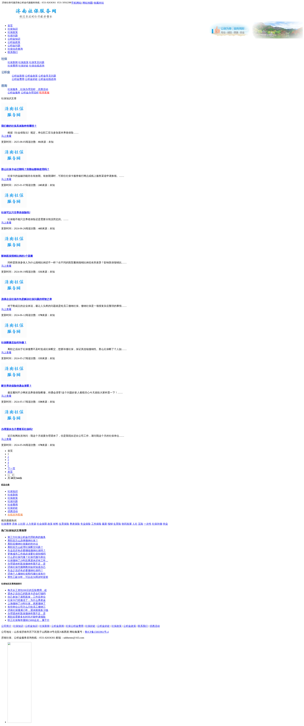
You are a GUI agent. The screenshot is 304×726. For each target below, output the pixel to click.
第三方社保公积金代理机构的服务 (27, 537)
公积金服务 (14, 92)
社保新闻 (13, 62)
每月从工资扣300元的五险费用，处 (27, 590)
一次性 (147, 523)
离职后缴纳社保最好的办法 (23, 543)
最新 (104, 523)
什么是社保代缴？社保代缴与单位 (27, 557)
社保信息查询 (15, 49)
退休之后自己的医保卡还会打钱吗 (27, 593)
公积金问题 (14, 45)
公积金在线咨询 (47, 79)
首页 (10, 25)
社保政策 (13, 32)
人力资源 (31, 523)
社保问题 (13, 35)
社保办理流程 (26, 89)
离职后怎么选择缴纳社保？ (23, 540)
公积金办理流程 (30, 92)
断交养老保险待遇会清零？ (16, 385)
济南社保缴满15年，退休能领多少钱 (28, 610)
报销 (110, 523)
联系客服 (44, 92)
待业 (165, 523)
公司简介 (6, 626)
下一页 (11, 468)
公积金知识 (14, 39)
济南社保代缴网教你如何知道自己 (27, 567)
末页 (10, 471)
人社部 (21, 523)
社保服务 (13, 89)
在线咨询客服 (15, 514)
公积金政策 (14, 42)
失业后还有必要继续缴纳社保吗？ (27, 550)
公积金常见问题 (47, 75)
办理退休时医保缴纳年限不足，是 (27, 563)
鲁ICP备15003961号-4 (97, 631)
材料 (55, 523)
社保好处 (23, 65)
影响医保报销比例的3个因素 (17, 256)
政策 (50, 523)
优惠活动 (42, 89)
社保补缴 (157, 523)
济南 (14, 523)
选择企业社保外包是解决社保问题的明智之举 (26, 299)
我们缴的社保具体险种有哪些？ (19, 125)
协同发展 (127, 523)
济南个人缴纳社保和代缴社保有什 (27, 573)
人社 (134, 523)
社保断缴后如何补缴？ (14, 342)
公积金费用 (18, 79)
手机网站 (76, 2)
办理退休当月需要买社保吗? (17, 429)
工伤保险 (96, 523)
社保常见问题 (36, 62)
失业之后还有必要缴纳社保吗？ (25, 570)
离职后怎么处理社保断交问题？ (25, 547)
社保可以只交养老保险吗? (15, 212)
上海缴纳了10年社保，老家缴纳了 (27, 603)
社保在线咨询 (36, 65)
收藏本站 (99, 2)
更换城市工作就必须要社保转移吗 (27, 553)
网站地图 (87, 2)
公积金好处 (31, 79)
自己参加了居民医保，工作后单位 (27, 596)
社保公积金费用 (74, 626)
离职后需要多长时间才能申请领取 (27, 616)
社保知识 (13, 29)
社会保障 (42, 523)
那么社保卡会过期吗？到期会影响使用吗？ (25, 169)
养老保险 (75, 523)
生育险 (117, 523)
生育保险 (64, 523)
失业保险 (85, 523)
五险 (140, 523)
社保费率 (6, 523)
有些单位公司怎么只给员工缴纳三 (27, 606)
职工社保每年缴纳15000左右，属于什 (28, 620)
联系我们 (13, 52)
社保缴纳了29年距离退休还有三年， (28, 560)
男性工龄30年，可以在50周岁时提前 (28, 577)
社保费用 (13, 65)
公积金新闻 (18, 75)
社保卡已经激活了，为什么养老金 (27, 600)
